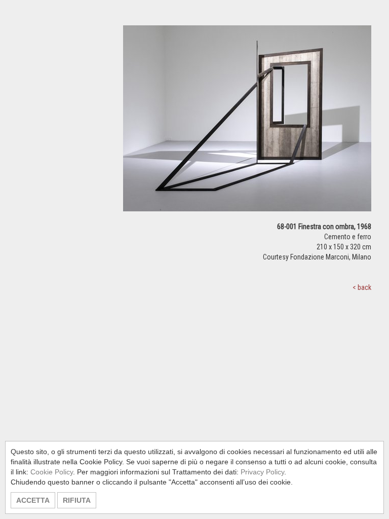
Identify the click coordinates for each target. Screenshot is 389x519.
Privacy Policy (262, 472)
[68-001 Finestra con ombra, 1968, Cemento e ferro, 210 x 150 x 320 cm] (247, 123)
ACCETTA (33, 500)
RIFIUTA (77, 500)
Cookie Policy (51, 472)
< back (362, 287)
